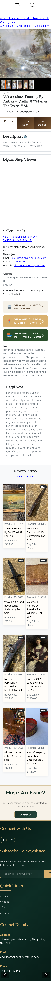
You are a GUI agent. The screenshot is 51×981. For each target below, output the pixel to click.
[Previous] (5, 975)
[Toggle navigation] (25, 5)
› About (4, 901)
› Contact (5, 913)
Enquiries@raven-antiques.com (28, 258)
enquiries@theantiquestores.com (19, 956)
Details (8, 121)
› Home (4, 896)
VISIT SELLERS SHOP (20, 236)
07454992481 (19, 261)
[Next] (46, 975)
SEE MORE (25, 476)
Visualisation (25, 123)
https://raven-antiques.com (29, 265)
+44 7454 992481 (10, 970)
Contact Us (26, 814)
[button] (4, 53)
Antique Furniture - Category (25, 25)
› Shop (4, 907)
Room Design (42, 123)
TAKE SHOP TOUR (17, 240)
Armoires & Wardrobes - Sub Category (24, 20)
